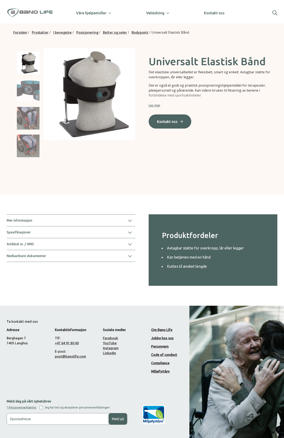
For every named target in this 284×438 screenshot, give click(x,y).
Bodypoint (140, 32)
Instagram (111, 348)
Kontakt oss (214, 13)
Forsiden (20, 32)
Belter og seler (115, 32)
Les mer (154, 105)
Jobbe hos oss (162, 338)
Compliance (160, 363)
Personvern (160, 346)
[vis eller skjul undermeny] (108, 13)
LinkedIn (109, 353)
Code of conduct (164, 355)
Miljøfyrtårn (160, 371)
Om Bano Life (161, 330)
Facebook (110, 338)
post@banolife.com (70, 356)
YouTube (110, 343)
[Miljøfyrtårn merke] (154, 418)
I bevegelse (62, 32)
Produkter (40, 32)
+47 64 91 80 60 (67, 343)
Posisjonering (87, 32)
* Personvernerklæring (21, 407)
